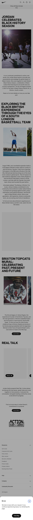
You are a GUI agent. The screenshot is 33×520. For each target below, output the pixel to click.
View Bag (16, 515)
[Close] (29, 501)
